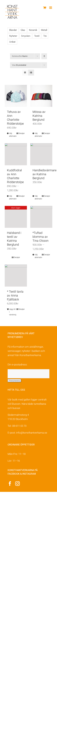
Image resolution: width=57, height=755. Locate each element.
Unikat (12, 41)
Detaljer (22, 133)
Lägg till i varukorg (12, 312)
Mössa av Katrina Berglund (39, 115)
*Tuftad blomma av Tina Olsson (40, 236)
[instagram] (17, 483)
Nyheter (13, 36)
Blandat (13, 30)
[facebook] (10, 483)
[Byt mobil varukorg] (44, 7)
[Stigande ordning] (44, 56)
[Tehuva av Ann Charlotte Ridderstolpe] (16, 96)
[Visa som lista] (31, 73)
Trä (45, 36)
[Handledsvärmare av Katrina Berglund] (41, 154)
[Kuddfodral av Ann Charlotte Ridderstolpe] (16, 154)
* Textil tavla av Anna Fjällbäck (15, 295)
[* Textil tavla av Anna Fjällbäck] (16, 276)
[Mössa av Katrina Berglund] (41, 96)
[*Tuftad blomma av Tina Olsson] (41, 217)
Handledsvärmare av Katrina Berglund (44, 174)
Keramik (33, 30)
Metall (44, 30)
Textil (36, 36)
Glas (23, 30)
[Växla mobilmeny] (50, 7)
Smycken (25, 36)
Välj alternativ (12, 134)
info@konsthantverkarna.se (31, 432)
